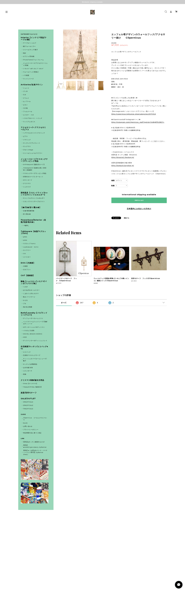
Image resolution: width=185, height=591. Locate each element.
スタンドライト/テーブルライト (34, 201)
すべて (64, 303)
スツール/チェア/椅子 (30, 50)
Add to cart (139, 200)
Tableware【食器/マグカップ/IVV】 (33, 232)
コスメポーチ (27, 371)
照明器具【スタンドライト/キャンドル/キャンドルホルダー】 (34, 194)
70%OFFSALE (28, 409)
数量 (113, 186)
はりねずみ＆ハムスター (31, 290)
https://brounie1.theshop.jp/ (122, 157)
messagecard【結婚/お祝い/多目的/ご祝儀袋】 (34, 169)
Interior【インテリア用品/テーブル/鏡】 (34, 39)
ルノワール (27, 101)
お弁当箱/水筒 (28, 367)
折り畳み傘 (27, 214)
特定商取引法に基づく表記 (32, 433)
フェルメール (27, 111)
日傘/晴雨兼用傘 (28, 211)
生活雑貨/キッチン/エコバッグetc (34, 347)
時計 (24, 53)
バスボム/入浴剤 (28, 330)
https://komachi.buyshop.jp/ (122, 165)
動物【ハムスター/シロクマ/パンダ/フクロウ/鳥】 (34, 282)
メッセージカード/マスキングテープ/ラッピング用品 (34, 160)
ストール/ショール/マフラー (32, 153)
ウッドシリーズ (28, 79)
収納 (24, 374)
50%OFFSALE (28, 405)
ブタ (24, 303)
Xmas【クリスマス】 (30, 383)
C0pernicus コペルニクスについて (35, 419)
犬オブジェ (27, 269)
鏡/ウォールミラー (29, 46)
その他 (25, 108)
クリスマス (27, 183)
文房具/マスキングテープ (31, 355)
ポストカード (27, 180)
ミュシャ (26, 88)
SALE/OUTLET (28, 399)
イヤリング (27, 140)
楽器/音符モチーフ (29, 393)
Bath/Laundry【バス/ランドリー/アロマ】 (34, 314)
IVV (24, 253)
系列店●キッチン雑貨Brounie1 (34, 442)
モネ (24, 95)
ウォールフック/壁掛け (31, 72)
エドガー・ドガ (28, 115)
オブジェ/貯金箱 (28, 56)
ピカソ (25, 105)
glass (25, 237)
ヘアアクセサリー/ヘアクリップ (34, 133)
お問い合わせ (27, 426)
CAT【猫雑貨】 (28, 275)
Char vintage (28, 150)
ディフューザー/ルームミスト (33, 318)
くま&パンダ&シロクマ (31, 293)
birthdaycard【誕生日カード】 (34, 164)
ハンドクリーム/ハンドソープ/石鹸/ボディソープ (35, 323)
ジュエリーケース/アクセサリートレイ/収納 (35, 64)
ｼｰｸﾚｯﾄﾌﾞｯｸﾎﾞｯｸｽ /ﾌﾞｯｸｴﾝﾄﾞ (33, 69)
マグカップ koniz (29, 243)
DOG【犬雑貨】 (28, 263)
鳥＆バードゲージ (29, 297)
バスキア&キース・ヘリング (32, 118)
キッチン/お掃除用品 (30, 364)
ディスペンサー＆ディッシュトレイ (35, 340)
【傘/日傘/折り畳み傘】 (31, 207)
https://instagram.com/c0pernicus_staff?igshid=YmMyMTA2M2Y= (137, 122)
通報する (126, 218)
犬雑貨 (25, 266)
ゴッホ (25, 91)
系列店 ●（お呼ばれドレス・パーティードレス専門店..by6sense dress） (35, 452)
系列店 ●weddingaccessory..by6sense (34, 446)
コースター (27, 257)
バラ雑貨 (26, 75)
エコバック (27, 352)
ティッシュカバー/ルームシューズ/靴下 (35, 360)
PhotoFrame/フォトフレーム (33, 60)
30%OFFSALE (28, 402)
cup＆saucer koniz (30, 247)
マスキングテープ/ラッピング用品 (34, 173)
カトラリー (27, 250)
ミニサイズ (27, 187)
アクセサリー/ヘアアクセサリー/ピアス (33, 128)
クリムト (26, 98)
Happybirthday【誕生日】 (32, 387)
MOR (25, 337)
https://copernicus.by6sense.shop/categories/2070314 (133, 114)
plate (26, 240)
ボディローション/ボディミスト (34, 327)
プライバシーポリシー (30, 429)
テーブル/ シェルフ (29, 43)
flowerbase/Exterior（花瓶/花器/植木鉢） (33, 221)
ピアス (25, 136)
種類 (113, 180)
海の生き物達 (27, 307)
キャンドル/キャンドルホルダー (34, 198)
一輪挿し (26, 225)
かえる (25, 300)
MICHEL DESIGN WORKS (32, 334)
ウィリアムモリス (29, 122)
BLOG (25, 423)
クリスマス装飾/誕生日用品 (32, 380)
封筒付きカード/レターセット (33, 177)
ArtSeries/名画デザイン (32, 85)
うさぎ (25, 287)
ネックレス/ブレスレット (31, 143)
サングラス (27, 146)
